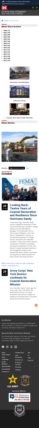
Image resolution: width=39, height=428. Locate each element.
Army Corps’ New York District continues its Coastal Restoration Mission (23, 277)
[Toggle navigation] (35, 7)
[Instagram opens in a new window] (7, 347)
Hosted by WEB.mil (19, 391)
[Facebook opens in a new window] (3, 347)
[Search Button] (32, 7)
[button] (18, 4)
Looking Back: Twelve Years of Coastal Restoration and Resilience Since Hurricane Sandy (23, 211)
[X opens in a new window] (11, 347)
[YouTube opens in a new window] (16, 347)
